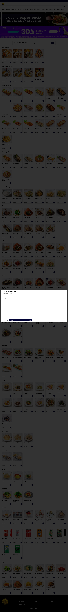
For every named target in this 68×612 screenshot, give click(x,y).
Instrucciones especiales (8, 296)
